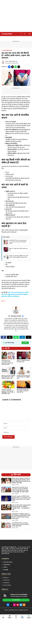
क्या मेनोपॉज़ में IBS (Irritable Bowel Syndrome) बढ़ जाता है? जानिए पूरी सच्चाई (18, 242)
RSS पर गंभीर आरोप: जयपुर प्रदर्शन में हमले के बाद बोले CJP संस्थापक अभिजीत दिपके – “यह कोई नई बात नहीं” (21, 507)
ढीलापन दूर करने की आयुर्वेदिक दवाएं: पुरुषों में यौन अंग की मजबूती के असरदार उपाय (18, 256)
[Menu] (29, 34)
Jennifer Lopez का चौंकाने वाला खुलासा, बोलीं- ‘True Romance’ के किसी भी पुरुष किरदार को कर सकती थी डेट (21, 499)
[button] (24, 34)
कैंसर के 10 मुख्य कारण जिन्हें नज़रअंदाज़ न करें (23, 361)
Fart (4, 301)
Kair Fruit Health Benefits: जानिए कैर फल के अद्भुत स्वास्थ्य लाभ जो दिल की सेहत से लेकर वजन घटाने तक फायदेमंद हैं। (15, 294)
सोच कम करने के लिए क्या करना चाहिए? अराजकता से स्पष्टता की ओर (23, 391)
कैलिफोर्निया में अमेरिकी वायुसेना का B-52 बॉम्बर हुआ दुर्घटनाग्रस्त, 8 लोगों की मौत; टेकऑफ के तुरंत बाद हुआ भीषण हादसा (21, 516)
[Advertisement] (16, 16)
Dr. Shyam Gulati (11, 61)
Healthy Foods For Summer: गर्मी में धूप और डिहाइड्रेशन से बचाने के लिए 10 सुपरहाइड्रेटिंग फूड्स (8, 391)
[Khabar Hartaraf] (6, 34)
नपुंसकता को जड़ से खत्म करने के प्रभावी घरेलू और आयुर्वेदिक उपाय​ (23, 377)
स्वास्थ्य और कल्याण (7, 50)
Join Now (25, 342)
